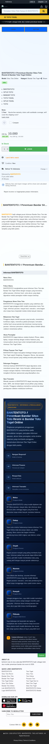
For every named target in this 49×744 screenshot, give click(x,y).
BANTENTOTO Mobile (33, 690)
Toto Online (30, 676)
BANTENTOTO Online (33, 688)
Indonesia (8, 2)
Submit (41, 655)
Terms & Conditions (29, 740)
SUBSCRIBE (36, 714)
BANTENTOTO (7, 671)
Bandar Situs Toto (8, 676)
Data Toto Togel (31, 686)
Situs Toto (29, 674)
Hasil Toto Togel (31, 683)
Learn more (5, 117)
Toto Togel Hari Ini (32, 681)
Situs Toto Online (7, 683)
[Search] (43, 11)
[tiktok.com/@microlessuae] (37, 724)
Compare (16, 123)
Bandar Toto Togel (8, 678)
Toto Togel (29, 671)
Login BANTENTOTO (9, 690)
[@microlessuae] (24, 724)
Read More (24, 256)
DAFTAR (36, 29)
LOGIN (13, 29)
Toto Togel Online (7, 681)
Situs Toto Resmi (7, 674)
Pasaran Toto (30, 678)
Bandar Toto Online (8, 686)
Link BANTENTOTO (8, 688)
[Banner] (4, 6)
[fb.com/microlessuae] (30, 724)
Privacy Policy (18, 740)
